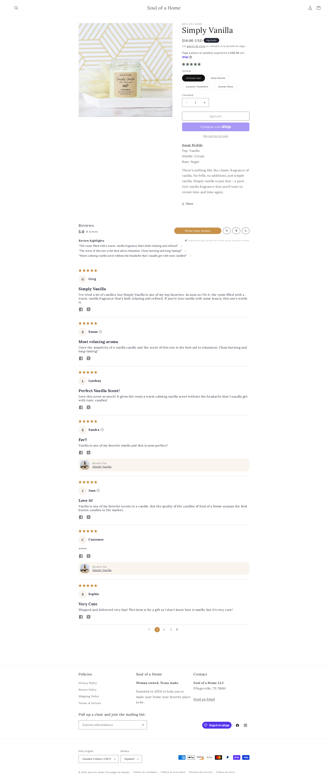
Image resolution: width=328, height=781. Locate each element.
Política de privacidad (173, 772)
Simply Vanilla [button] (101, 466)
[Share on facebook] (81, 309)
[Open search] (227, 231)
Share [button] (189, 203)
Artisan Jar (195, 78)
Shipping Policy (89, 696)
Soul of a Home (96, 772)
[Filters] (236, 231)
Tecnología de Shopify (117, 772)
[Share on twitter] (88, 309)
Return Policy (88, 689)
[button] (16, 8)
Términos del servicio (201, 772)
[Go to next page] (178, 629)
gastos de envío (196, 46)
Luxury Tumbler (199, 87)
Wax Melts (220, 78)
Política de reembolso (145, 772)
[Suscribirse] (142, 724)
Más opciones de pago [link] (215, 135)
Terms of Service (90, 703)
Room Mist (227, 87)
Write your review (198, 231)
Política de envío (225, 772)
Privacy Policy (88, 683)
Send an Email (204, 699)
